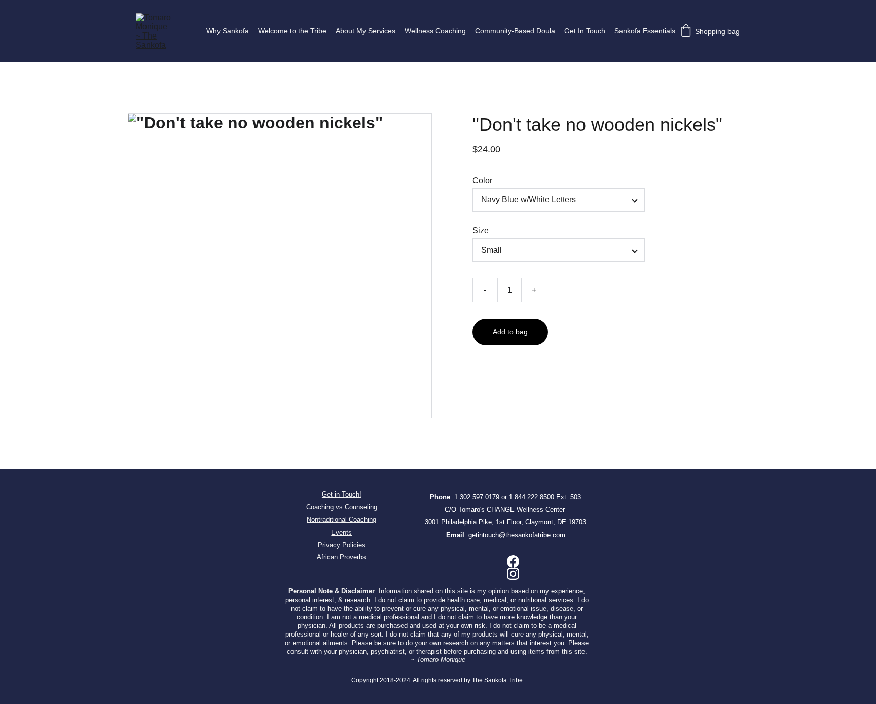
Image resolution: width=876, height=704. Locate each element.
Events (341, 532)
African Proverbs (341, 557)
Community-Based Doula (515, 31)
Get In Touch (584, 31)
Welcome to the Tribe (292, 31)
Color (482, 180)
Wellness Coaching (435, 31)
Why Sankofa (227, 31)
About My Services (365, 31)
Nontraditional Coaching (341, 519)
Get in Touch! (341, 494)
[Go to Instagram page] (513, 574)
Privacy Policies (342, 545)
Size (480, 230)
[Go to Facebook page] (513, 561)
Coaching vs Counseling (341, 507)
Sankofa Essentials (644, 31)
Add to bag (510, 332)
